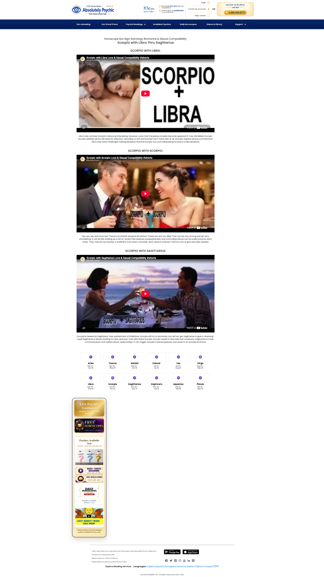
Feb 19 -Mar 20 (200, 386)
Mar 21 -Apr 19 (91, 365)
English (150, 566)
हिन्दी (216, 566)
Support (239, 24)
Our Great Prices (110, 24)
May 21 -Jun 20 (134, 365)
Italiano (190, 566)
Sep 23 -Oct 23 (90, 386)
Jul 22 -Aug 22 (178, 365)
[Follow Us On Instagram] (180, 560)
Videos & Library (214, 24)
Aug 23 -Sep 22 (200, 365)
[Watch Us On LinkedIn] (184, 560)
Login (203, 2)
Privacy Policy (121, 562)
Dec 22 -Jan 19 (156, 386)
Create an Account (197, 9)
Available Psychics (162, 24)
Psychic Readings (134, 24)
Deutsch (180, 566)
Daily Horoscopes (188, 24)
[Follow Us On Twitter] (171, 560)
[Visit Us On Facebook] (166, 560)
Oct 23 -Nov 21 (112, 386)
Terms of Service (111, 558)
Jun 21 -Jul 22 (156, 365)
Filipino (198, 566)
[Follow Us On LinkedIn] (189, 560)
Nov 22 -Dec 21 (134, 386)
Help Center (200, 15)
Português (170, 566)
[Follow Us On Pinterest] (175, 560)
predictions (179, 10)
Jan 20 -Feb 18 (178, 386)
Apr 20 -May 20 (113, 365)
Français (208, 566)
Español (159, 566)
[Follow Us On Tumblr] (193, 560)
